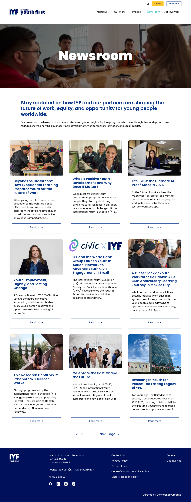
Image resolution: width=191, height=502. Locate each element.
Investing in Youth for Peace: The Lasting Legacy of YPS (154, 384)
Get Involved (171, 12)
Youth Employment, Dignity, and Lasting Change (30, 284)
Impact (136, 12)
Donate (157, 3)
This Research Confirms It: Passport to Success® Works (36, 379)
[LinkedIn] (58, 484)
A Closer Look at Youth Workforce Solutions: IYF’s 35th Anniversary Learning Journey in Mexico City (154, 279)
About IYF (102, 12)
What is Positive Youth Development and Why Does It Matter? (92, 183)
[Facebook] (50, 484)
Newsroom (153, 12)
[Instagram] (73, 484)
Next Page (110, 434)
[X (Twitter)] (66, 484)
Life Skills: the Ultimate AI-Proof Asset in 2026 (154, 183)
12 (93, 434)
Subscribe (174, 3)
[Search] (148, 4)
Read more (43, 228)
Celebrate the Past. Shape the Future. (95, 375)
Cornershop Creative (169, 494)
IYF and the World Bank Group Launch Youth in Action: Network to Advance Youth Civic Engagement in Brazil (92, 265)
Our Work (119, 12)
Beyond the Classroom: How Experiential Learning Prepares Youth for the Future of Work (36, 187)
